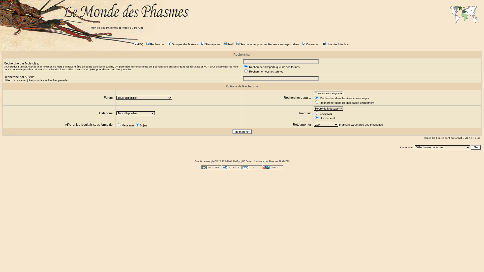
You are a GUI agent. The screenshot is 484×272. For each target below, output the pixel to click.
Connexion (312, 44)
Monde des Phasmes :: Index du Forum (117, 27)
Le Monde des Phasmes (266, 161)
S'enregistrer (213, 44)
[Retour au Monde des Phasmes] (272, 12)
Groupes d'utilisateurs (185, 44)
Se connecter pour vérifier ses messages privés (269, 44)
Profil (230, 44)
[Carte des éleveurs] (464, 15)
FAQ (140, 44)
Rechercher (157, 44)
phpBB (214, 161)
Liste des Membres (338, 44)
